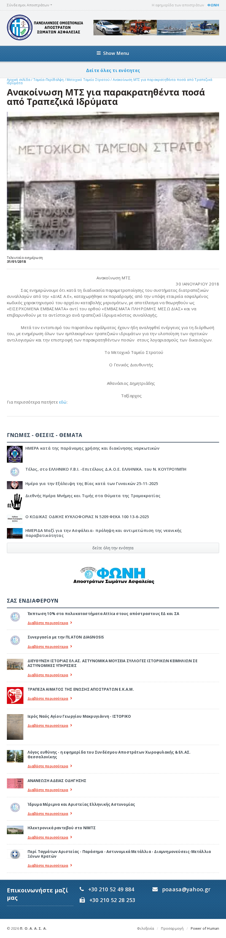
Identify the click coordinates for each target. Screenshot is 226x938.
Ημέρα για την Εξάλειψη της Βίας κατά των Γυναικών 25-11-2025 (91, 483)
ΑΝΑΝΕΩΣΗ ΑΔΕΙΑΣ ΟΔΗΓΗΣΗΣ (57, 780)
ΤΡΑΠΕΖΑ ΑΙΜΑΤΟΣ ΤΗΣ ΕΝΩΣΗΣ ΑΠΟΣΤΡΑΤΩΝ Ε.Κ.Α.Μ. (81, 689)
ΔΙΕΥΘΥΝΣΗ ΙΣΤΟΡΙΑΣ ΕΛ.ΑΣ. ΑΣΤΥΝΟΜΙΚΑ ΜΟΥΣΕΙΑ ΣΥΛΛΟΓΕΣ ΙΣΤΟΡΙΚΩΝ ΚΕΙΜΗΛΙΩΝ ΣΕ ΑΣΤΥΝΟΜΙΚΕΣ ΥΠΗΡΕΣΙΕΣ (112, 663)
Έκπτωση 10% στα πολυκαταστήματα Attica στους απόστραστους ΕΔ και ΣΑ (103, 613)
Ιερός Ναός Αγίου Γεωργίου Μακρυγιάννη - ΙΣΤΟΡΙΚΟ (79, 716)
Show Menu (116, 53)
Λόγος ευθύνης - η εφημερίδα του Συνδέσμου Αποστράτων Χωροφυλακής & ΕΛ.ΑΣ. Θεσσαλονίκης (109, 754)
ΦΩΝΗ (213, 4)
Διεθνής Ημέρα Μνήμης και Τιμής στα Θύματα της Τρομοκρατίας (93, 495)
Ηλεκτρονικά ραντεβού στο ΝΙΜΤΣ (62, 827)
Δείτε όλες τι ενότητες (113, 70)
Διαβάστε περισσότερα (48, 623)
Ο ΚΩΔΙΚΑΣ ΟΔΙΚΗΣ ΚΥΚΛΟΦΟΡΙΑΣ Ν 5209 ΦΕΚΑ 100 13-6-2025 (87, 516)
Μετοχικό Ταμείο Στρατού (89, 79)
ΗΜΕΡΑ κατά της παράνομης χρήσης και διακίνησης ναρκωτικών (92, 448)
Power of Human (205, 928)
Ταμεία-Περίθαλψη (48, 79)
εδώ (63, 402)
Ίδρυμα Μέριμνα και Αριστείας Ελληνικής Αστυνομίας (81, 804)
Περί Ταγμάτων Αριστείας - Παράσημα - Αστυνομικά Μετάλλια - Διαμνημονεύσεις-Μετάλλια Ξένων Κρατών (119, 854)
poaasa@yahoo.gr (186, 889)
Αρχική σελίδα (18, 79)
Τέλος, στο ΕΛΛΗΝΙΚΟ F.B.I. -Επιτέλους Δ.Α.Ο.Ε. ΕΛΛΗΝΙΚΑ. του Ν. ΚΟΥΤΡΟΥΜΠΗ (106, 469)
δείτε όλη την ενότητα (112, 547)
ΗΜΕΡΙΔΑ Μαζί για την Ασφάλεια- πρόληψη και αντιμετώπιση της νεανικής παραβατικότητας (103, 533)
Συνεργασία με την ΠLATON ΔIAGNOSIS (66, 637)
